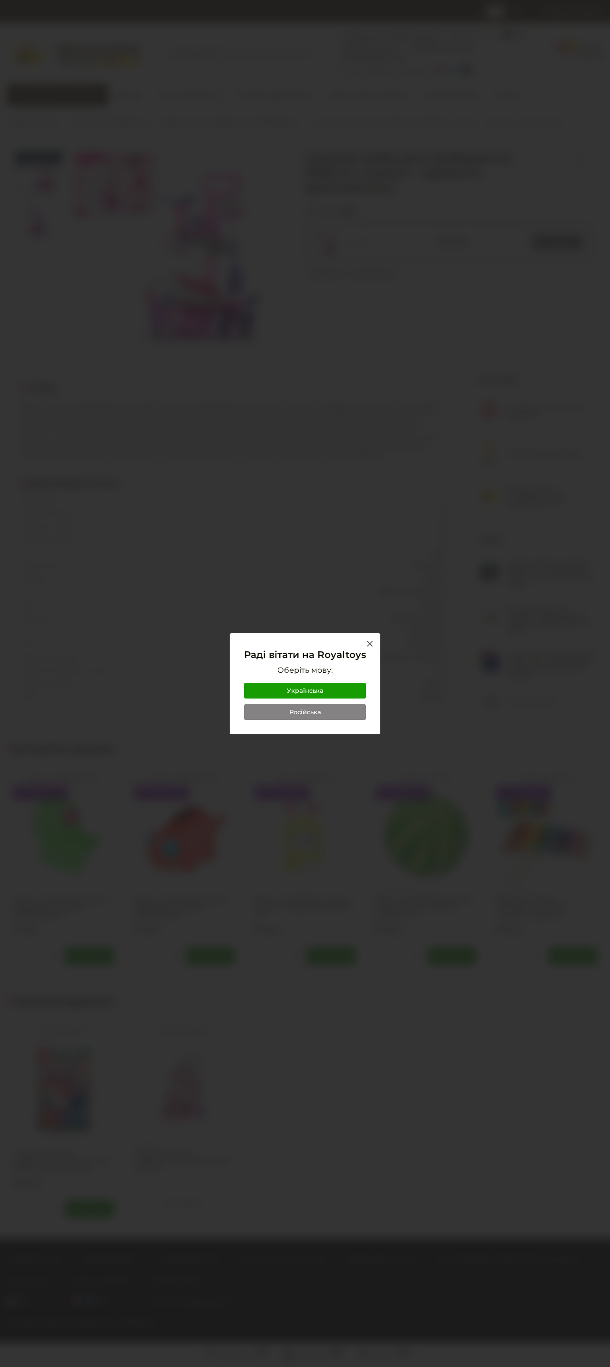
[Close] (369, 643)
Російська (305, 712)
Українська (305, 690)
